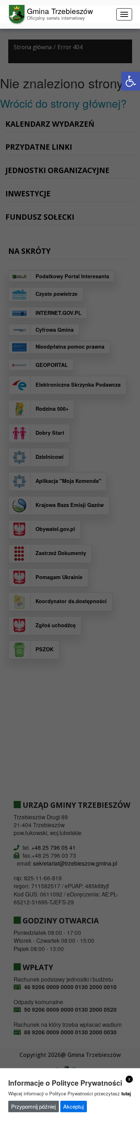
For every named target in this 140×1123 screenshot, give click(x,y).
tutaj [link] (126, 1093)
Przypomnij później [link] (33, 1106)
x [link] (129, 1079)
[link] (130, 81)
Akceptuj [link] (73, 1106)
